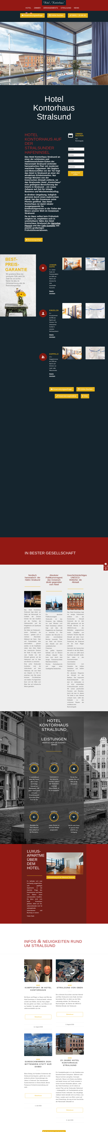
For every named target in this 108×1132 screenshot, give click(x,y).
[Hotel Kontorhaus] (54, 2)
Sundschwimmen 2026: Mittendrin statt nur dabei (38, 1064)
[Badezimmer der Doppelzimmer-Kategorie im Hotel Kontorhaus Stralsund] (95, 353)
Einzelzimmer (56, 310)
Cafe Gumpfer (48, 225)
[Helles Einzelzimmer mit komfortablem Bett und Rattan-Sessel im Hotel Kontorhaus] (72, 311)
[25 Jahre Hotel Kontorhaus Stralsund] (70, 1044)
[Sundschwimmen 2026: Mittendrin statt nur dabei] (38, 1044)
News (38, 985)
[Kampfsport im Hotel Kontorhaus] (38, 970)
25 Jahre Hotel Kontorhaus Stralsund (69, 1062)
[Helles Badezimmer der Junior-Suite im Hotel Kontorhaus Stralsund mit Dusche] (95, 264)
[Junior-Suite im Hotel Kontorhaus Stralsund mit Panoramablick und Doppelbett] (72, 264)
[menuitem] (28, 8)
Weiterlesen (38, 1017)
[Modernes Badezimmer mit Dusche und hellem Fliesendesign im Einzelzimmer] (95, 311)
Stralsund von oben (70, 988)
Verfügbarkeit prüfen (75, 173)
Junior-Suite (53, 266)
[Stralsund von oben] (70, 970)
